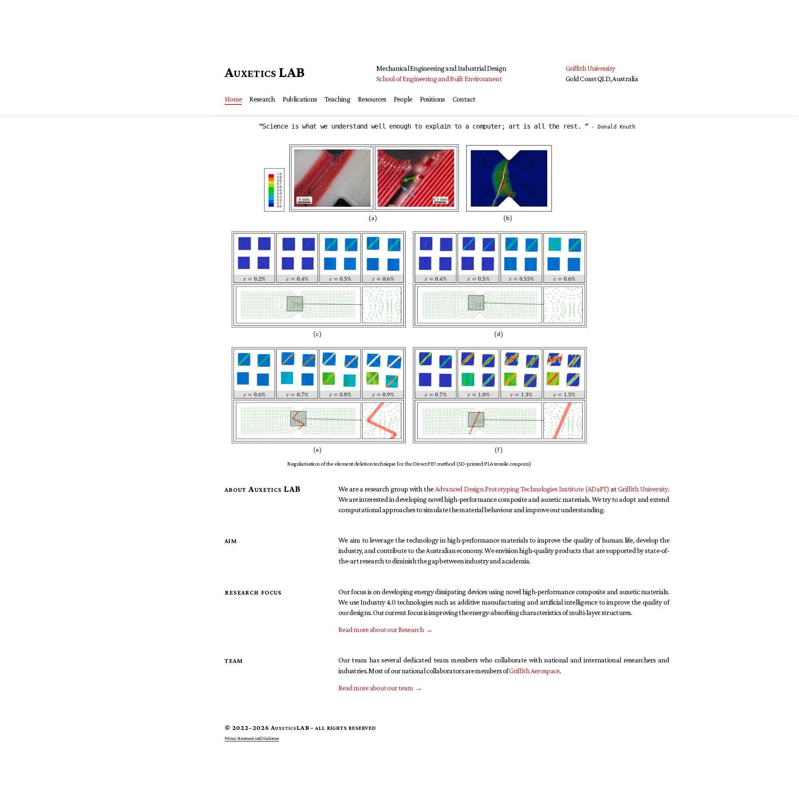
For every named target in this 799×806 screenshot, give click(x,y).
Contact (464, 99)
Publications (300, 99)
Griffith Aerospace (534, 671)
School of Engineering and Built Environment (439, 78)
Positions (432, 99)
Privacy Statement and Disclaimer (252, 738)
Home (233, 99)
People (403, 99)
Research (262, 99)
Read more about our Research (381, 629)
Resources (372, 99)
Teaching (337, 99)
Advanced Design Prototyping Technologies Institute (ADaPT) (522, 489)
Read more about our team (375, 688)
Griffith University (590, 68)
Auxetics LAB (265, 72)
